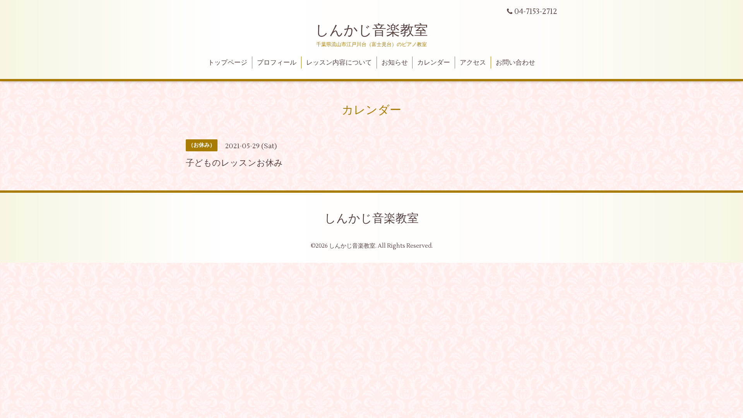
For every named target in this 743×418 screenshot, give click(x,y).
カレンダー (433, 62)
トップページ (227, 62)
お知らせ (395, 62)
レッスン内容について (339, 62)
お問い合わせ (515, 62)
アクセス (473, 62)
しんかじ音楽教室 (371, 30)
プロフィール (276, 62)
